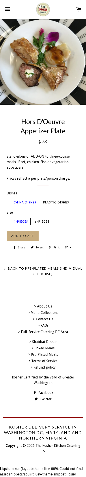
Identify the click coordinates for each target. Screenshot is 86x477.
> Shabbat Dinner (43, 342)
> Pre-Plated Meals (43, 354)
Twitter (45, 399)
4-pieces (21, 221)
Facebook (45, 393)
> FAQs (43, 325)
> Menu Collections (43, 313)
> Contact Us (43, 319)
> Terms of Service (43, 361)
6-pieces (42, 221)
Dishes (12, 193)
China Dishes (25, 202)
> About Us (43, 306)
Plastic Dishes (56, 202)
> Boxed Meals (43, 348)
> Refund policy (43, 367)
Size (10, 212)
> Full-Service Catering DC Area (43, 332)
